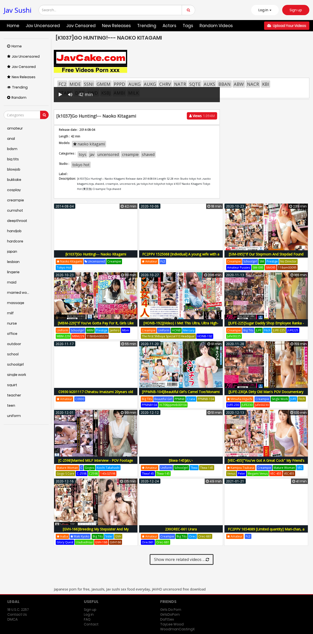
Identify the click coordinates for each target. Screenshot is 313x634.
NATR (180, 84)
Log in (89, 614)
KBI (265, 84)
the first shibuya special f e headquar (168, 336)
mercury (188, 330)
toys (82, 154)
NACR (253, 84)
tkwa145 (148, 473)
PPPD (119, 84)
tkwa (194, 468)
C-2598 (82, 473)
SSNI (88, 84)
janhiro (115, 330)
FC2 (62, 84)
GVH (118, 536)
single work (280, 399)
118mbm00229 (97, 336)
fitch (267, 330)
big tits (248, 330)
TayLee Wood (172, 624)
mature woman (67, 468)
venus (231, 473)
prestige (272, 261)
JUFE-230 (233, 405)
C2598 (93, 473)
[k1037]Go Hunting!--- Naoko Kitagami (96, 254)
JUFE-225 (279, 330)
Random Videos (216, 26)
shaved (148, 154)
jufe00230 (262, 405)
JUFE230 (247, 405)
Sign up (296, 10)
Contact (91, 624)
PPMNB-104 (206, 399)
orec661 (148, 542)
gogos (89, 468)
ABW (239, 84)
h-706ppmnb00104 (173, 405)
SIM (261, 261)
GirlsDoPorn (170, 614)
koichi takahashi (108, 468)
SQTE (195, 84)
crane (191, 399)
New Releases (116, 26)
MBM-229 (63, 336)
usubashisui (84, 542)
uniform (62, 330)
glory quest (65, 542)
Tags (188, 26)
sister (109, 536)
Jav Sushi (18, 10)
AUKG (134, 84)
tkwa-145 (206, 468)
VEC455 (289, 473)
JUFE (259, 330)
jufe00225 (234, 336)
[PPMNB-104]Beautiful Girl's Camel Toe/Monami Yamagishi (181, 394)
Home (13, 26)
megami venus (258, 473)
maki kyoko (81, 536)
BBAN (224, 84)
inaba (63, 536)
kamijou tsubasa (242, 468)
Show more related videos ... (180, 559)
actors (169, 26)
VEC (299, 468)
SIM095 (271, 267)
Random (18, 97)
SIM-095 (258, 267)
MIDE (75, 84)
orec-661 (204, 536)
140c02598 (107, 473)
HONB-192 (204, 336)
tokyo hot (80, 164)
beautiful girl (163, 399)
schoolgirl (250, 261)
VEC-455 (275, 473)
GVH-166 (101, 542)
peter (241, 473)
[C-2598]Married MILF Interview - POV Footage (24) (95, 463)
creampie (130, 154)
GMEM (104, 84)
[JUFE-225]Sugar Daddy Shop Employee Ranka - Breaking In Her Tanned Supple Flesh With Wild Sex (266, 326)
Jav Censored (81, 26)
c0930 (79, 399)
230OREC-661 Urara (181, 529)
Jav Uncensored (43, 26)
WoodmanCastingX (177, 629)
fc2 (162, 261)
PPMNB (180, 399)
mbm (125, 330)
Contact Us (17, 614)
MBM (90, 330)
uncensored (108, 154)
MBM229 (78, 336)
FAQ (87, 619)
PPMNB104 (149, 405)
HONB (176, 330)
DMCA (12, 619)
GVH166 (115, 542)
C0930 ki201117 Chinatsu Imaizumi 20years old (95, 391)
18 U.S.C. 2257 (18, 609)
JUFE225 (292, 330)
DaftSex (167, 619)
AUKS (209, 84)
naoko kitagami (91, 144)
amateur (151, 261)
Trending (146, 26)
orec (192, 536)
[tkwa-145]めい (181, 460)
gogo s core (65, 473)
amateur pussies (238, 267)
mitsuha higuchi (241, 399)
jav (91, 154)
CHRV (165, 84)
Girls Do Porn (170, 609)
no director (288, 261)
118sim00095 (287, 267)
